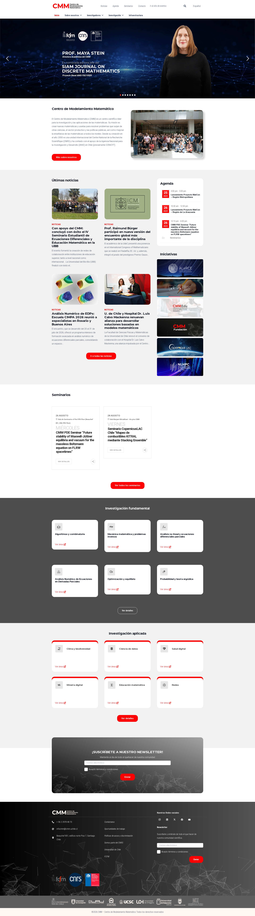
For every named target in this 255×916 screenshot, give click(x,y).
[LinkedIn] (167, 819)
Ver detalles (64, 461)
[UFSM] (195, 902)
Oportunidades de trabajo (114, 829)
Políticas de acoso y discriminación (118, 836)
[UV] (163, 902)
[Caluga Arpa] (180, 288)
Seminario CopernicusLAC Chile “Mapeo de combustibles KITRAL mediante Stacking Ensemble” (127, 434)
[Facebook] (182, 819)
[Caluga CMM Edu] (180, 308)
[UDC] (78, 902)
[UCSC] (126, 902)
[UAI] (96, 902)
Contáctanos (109, 822)
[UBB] (180, 902)
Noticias (56, 224)
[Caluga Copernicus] (180, 347)
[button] (185, 6)
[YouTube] (189, 819)
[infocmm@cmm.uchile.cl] (54, 829)
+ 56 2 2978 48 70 (64, 822)
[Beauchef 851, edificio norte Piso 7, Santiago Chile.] (54, 838)
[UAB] (111, 902)
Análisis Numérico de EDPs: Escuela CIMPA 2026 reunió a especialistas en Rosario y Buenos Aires (74, 318)
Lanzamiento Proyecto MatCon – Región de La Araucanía (185, 211)
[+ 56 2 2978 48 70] (54, 822)
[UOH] (145, 902)
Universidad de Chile (112, 849)
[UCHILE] (60, 902)
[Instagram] (159, 819)
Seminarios (175, 238)
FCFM (106, 856)
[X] (174, 819)
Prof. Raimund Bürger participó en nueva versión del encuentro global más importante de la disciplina (127, 233)
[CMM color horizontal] (68, 6)
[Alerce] (180, 268)
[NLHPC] (180, 367)
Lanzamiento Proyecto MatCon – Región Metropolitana (185, 196)
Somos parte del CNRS (113, 842)
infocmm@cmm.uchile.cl (67, 829)
